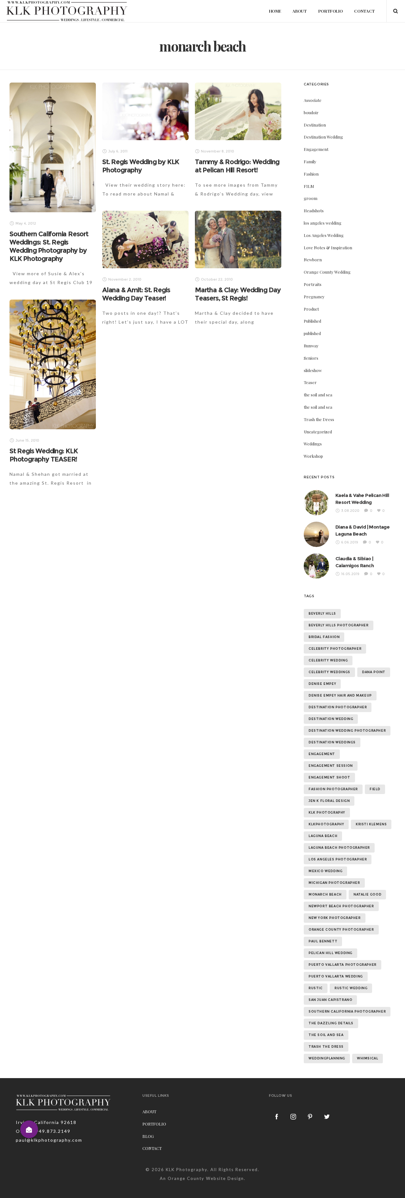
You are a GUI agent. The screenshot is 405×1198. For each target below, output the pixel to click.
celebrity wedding (328, 660)
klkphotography (326, 824)
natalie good (367, 894)
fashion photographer (333, 789)
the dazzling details (330, 1023)
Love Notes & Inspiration (328, 247)
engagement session (330, 766)
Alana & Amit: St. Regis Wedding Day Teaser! (136, 294)
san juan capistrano (330, 1000)
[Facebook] (277, 1116)
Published (312, 321)
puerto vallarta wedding (335, 976)
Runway (311, 345)
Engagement (316, 149)
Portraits (312, 284)
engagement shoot (329, 777)
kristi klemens (371, 824)
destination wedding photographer (347, 731)
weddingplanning (326, 1058)
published (312, 333)
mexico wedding (325, 871)
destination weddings (332, 742)
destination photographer (337, 707)
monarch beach (325, 894)
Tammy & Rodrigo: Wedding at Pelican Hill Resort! (237, 166)
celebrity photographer (334, 649)
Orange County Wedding (327, 272)
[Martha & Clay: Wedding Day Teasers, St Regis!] (238, 239)
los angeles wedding (322, 223)
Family (310, 161)
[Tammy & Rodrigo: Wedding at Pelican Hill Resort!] (238, 111)
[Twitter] (327, 1116)
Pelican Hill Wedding (330, 953)
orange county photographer (341, 930)
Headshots (314, 210)
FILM (309, 186)
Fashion (311, 174)
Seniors (311, 358)
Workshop (313, 456)
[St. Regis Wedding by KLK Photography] (145, 111)
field (375, 789)
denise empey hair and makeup (340, 695)
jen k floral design (329, 801)
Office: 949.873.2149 (43, 1131)
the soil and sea (318, 394)
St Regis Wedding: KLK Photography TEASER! (43, 455)
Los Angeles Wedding (324, 235)
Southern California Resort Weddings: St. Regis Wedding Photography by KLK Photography (48, 246)
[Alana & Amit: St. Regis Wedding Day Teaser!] (145, 239)
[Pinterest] (310, 1116)
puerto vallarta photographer (342, 965)
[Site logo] (67, 11)
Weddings (313, 443)
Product (311, 309)
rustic (315, 988)
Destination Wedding (323, 137)
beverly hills (322, 613)
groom (310, 198)
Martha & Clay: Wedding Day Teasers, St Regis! (238, 294)
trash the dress (326, 1047)
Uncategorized (318, 431)
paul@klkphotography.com (49, 1140)
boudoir (311, 112)
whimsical (367, 1058)
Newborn (313, 259)
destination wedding (330, 719)
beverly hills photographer (338, 625)
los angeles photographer (337, 859)
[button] (29, 1129)
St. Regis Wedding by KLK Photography (140, 166)
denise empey (322, 684)
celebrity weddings (329, 672)
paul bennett (322, 941)
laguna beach (322, 836)
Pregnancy (314, 296)
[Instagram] (294, 1116)
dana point (373, 672)
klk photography (326, 812)
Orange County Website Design (206, 1178)
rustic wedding (350, 988)
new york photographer (334, 918)
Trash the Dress (319, 419)
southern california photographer (347, 1011)
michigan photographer (334, 883)
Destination (315, 124)
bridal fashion (324, 637)
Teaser (310, 382)
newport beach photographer (341, 906)
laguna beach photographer (339, 848)
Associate (312, 100)
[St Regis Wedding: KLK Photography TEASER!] (52, 364)
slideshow (313, 370)
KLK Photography (186, 1169)
